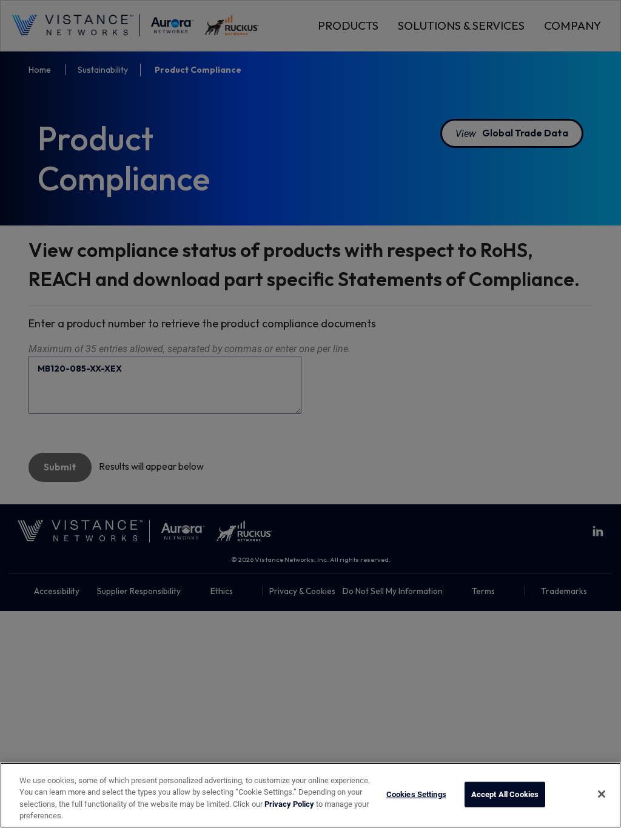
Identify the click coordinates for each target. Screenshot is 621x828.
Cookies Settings (416, 794)
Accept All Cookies (505, 794)
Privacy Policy (289, 803)
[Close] (601, 794)
